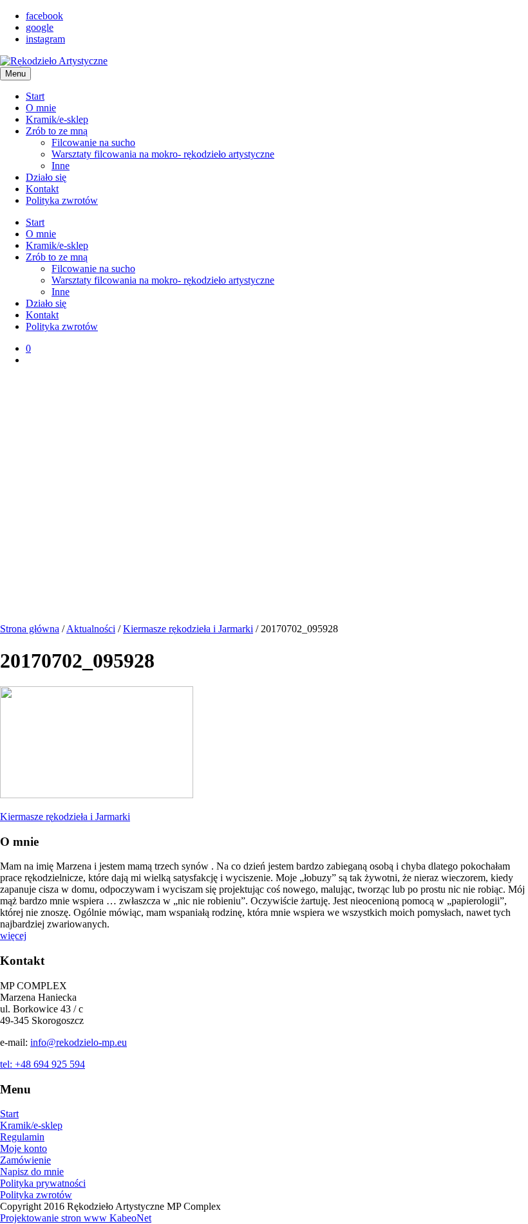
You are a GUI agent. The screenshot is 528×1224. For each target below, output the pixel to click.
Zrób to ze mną (57, 130)
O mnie (41, 107)
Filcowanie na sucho (93, 142)
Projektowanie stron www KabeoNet (75, 1217)
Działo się (46, 177)
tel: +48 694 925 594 (42, 1064)
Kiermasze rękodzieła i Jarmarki (188, 628)
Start (35, 96)
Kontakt (42, 188)
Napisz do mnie (32, 1171)
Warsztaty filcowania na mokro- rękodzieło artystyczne (163, 154)
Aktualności (90, 628)
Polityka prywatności (43, 1183)
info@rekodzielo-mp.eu (78, 1042)
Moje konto (23, 1148)
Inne (61, 165)
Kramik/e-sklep (57, 119)
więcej (13, 935)
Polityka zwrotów (62, 200)
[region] (264, 499)
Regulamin (22, 1136)
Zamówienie (25, 1160)
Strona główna (29, 628)
